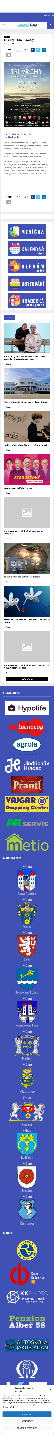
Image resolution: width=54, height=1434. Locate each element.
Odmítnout (27, 1421)
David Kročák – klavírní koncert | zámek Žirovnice (26, 445)
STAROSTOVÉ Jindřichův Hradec (18, 488)
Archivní (6, 37)
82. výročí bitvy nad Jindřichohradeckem (22, 577)
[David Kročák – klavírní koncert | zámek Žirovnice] (27, 426)
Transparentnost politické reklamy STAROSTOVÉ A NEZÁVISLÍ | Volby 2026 (26, 667)
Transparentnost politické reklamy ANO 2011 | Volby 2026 (25, 533)
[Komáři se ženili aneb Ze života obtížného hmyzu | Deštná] (27, 601)
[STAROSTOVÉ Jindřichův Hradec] (27, 469)
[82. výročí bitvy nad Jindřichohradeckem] (27, 558)
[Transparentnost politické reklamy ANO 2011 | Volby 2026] (27, 512)
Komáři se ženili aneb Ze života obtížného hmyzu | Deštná (27, 621)
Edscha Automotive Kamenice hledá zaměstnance (27, 402)
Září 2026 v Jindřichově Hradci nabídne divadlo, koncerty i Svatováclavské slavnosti (25, 358)
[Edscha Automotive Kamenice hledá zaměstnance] (27, 383)
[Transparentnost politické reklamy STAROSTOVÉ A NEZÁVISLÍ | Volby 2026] (27, 646)
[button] (50, 1389)
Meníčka (47, 16)
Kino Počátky (13, 137)
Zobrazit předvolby (27, 1428)
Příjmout (27, 1414)
